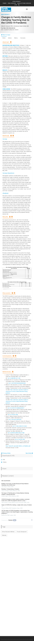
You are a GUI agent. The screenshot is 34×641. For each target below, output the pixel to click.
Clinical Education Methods (8, 531)
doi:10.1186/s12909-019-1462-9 (20, 426)
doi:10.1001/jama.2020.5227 (15, 419)
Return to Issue (6, 35)
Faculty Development (22, 531)
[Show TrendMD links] (31, 520)
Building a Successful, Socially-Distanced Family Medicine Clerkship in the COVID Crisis (15, 484)
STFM (15, 4)
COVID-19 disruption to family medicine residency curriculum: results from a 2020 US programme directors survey (16, 500)
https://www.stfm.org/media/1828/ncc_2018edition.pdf (18, 446)
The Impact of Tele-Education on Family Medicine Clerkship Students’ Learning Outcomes (15, 493)
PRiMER (4, 3)
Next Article (28, 453)
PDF (4, 459)
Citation (4, 462)
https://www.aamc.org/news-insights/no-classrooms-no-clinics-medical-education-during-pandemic (17, 391)
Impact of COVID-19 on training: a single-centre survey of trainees (17, 505)
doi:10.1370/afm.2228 (13, 414)
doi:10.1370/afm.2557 (20, 439)
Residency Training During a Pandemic (10, 489)
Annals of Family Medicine (24, 3)
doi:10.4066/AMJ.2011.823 (14, 378)
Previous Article (6, 453)
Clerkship (4, 535)
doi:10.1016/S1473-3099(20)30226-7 (16, 408)
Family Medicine (12, 3)
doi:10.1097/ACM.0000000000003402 (17, 383)
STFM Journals (16, 1)
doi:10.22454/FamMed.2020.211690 (16, 432)
